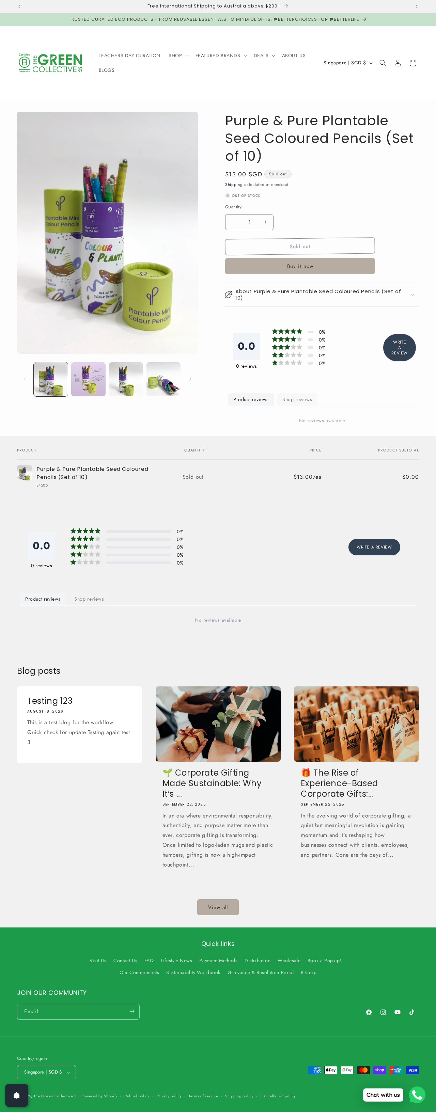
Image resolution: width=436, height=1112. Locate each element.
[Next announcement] (416, 6)
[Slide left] (24, 379)
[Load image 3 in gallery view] (126, 379)
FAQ (149, 960)
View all (218, 907)
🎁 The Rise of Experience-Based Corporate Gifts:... (339, 783)
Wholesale (289, 960)
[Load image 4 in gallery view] (163, 379)
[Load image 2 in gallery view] (88, 379)
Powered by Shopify (99, 1096)
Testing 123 (50, 701)
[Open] (16, 1095)
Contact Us (125, 960)
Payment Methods (218, 960)
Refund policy (137, 1096)
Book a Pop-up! (324, 960)
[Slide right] (190, 379)
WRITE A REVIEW (399, 347)
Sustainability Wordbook (193, 972)
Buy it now (300, 266)
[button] (178, 55)
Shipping (234, 184)
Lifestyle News (176, 960)
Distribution (257, 960)
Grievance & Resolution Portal (261, 972)
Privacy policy (169, 1096)
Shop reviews (297, 399)
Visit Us (98, 960)
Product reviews (251, 399)
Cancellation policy (278, 1096)
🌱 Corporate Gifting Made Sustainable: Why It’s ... (212, 783)
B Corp (309, 972)
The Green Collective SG (57, 1096)
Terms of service (203, 1096)
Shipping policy (239, 1096)
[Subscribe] (131, 1011)
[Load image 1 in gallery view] (51, 379)
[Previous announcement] (19, 6)
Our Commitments (139, 972)
